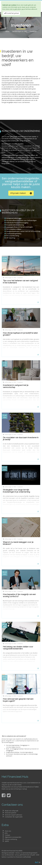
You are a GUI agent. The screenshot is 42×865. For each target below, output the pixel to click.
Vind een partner (10, 813)
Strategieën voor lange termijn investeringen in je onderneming (16, 491)
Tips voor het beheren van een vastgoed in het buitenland (20, 281)
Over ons (8, 831)
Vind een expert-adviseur (13, 815)
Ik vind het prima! (12, 13)
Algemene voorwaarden (13, 837)
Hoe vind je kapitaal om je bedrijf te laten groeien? (20, 334)
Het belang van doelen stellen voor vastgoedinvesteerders (18, 647)
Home (7, 31)
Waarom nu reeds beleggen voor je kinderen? (18, 543)
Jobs (6, 833)
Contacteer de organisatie (14, 817)
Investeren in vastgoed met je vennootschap (15, 386)
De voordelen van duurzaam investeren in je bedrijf (21, 438)
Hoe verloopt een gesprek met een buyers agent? (18, 700)
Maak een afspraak (11, 811)
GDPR (7, 841)
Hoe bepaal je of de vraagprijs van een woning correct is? (19, 595)
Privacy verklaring (11, 839)
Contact (7, 835)
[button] (21, 193)
